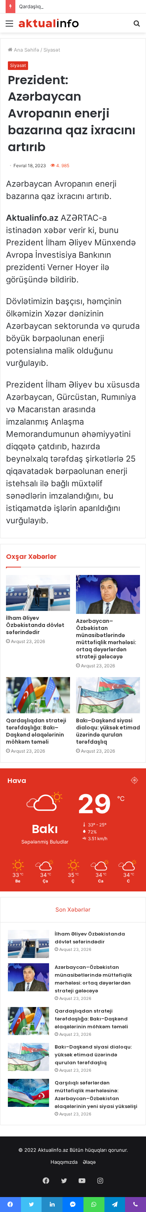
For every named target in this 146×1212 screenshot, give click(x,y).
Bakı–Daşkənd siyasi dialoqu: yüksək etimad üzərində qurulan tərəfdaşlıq (108, 731)
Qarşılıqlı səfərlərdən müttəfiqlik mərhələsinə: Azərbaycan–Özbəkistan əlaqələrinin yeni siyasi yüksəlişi (96, 1094)
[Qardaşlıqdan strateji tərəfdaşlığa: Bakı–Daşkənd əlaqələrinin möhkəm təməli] (38, 695)
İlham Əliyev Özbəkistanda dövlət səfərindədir (35, 625)
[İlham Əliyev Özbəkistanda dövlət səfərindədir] (38, 593)
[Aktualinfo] (49, 23)
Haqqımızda (64, 1162)
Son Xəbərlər (73, 909)
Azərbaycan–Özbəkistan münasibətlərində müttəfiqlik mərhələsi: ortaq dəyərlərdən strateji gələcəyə (106, 638)
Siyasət (51, 50)
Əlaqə (89, 1162)
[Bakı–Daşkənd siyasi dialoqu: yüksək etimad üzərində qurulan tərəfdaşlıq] (108, 695)
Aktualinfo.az (53, 1150)
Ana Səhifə (25, 50)
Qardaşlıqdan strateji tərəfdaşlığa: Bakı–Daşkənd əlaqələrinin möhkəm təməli (36, 731)
